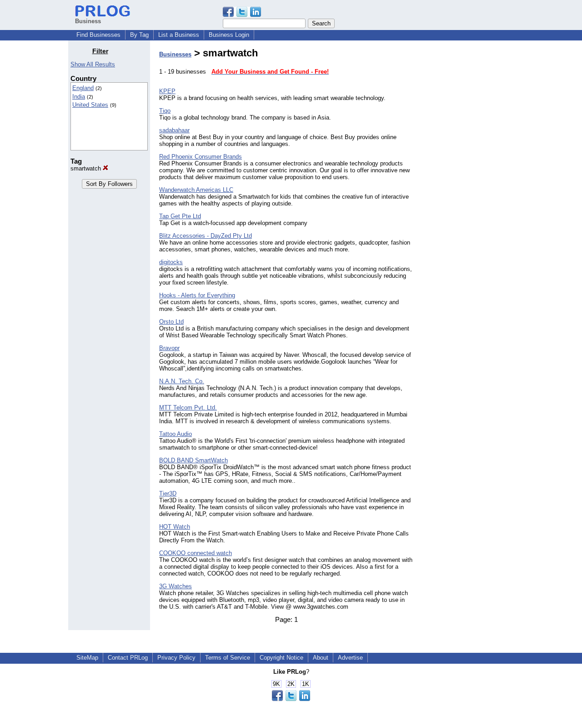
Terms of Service (227, 657)
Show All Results (92, 64)
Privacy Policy (176, 657)
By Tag (139, 34)
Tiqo (165, 110)
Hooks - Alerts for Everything (197, 295)
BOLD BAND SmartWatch (193, 460)
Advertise (350, 657)
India (78, 96)
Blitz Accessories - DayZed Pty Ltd (205, 235)
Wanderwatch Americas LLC (196, 189)
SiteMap (87, 657)
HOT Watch (174, 526)
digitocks (171, 262)
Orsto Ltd (171, 321)
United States (90, 104)
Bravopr (169, 348)
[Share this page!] (242, 14)
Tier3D (167, 493)
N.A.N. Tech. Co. (181, 381)
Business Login (229, 34)
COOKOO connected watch (195, 553)
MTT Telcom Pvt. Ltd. (188, 407)
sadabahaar (174, 130)
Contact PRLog (128, 657)
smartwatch (86, 168)
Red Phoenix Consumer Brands (200, 156)
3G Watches (175, 586)
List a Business (178, 34)
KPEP (167, 91)
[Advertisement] (467, 183)
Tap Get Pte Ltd (180, 216)
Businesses (175, 54)
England (83, 88)
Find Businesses (98, 34)
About (320, 657)
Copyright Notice (281, 657)
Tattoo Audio (175, 434)
